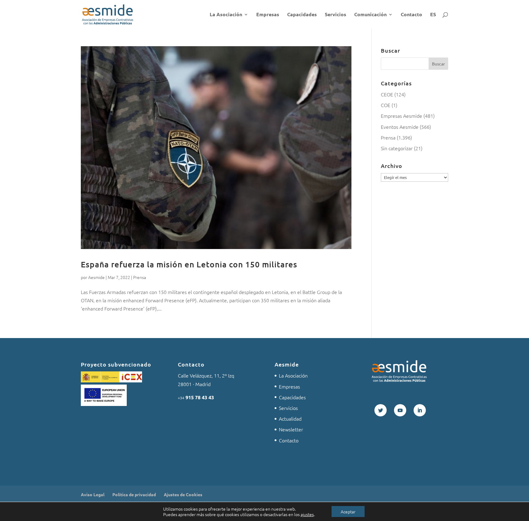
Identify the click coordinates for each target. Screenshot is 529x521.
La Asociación (226, 14)
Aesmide (96, 277)
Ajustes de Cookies (183, 494)
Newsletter (291, 429)
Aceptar (348, 511)
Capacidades (302, 14)
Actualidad (290, 418)
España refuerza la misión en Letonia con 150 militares (189, 264)
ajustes (307, 514)
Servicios (335, 14)
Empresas (267, 14)
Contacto (411, 14)
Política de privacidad (134, 494)
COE (385, 105)
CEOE (387, 94)
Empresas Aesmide (401, 115)
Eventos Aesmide (399, 126)
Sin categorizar (397, 148)
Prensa (139, 277)
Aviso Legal (92, 494)
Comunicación (370, 14)
